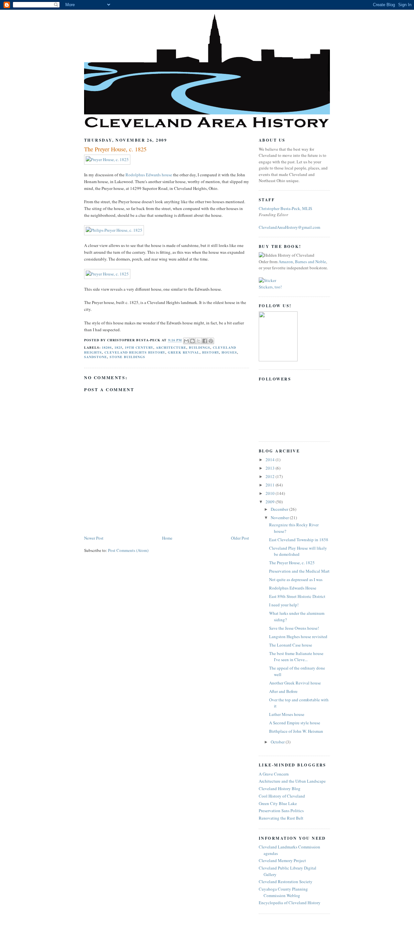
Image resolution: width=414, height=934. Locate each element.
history (210, 352)
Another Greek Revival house (295, 683)
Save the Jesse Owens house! (294, 628)
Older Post (240, 538)
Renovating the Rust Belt (281, 818)
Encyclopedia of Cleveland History (290, 902)
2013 (271, 468)
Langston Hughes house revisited (298, 636)
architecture (171, 347)
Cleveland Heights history (134, 352)
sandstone (95, 357)
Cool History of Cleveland (282, 796)
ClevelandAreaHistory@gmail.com (289, 227)
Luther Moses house (286, 714)
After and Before (283, 691)
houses (229, 352)
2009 (271, 502)
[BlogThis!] (192, 341)
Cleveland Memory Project (282, 860)
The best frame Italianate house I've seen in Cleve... (296, 656)
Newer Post (94, 538)
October (278, 742)
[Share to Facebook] (205, 341)
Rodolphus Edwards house (148, 175)
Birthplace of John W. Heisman (296, 731)
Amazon (285, 261)
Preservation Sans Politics (281, 810)
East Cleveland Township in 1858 (298, 540)
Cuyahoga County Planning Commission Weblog (283, 892)
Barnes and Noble (310, 261)
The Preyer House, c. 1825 (115, 149)
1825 (118, 347)
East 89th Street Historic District (297, 596)
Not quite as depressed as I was (295, 579)
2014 (271, 459)
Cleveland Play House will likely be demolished (298, 551)
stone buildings (127, 357)
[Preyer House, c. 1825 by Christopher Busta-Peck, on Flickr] (107, 159)
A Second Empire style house (294, 723)
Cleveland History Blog (279, 788)
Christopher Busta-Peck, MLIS (285, 208)
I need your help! (284, 605)
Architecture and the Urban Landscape (292, 781)
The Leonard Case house (290, 645)
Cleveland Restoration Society (285, 881)
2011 (271, 485)
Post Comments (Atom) (128, 550)
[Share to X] (198, 341)
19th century (139, 347)
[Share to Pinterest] (211, 341)
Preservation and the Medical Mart (299, 571)
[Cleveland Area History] (278, 360)
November (280, 517)
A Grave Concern (274, 774)
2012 (271, 476)
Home (167, 538)
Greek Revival (184, 352)
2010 (271, 493)
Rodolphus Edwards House (292, 588)
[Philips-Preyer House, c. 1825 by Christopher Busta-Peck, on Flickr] (114, 230)
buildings (199, 347)
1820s (107, 347)
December (280, 509)
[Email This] (186, 341)
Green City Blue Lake (278, 803)
